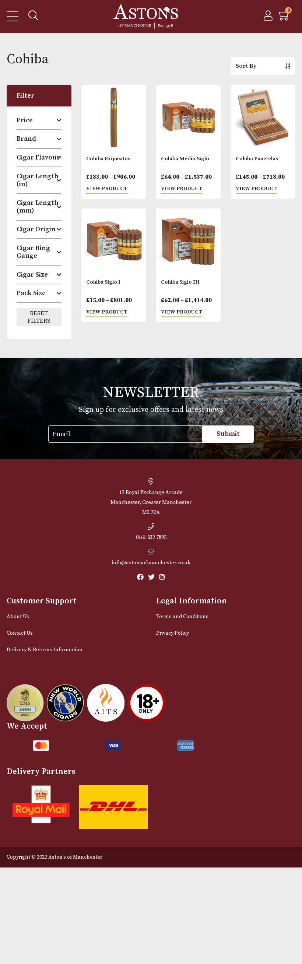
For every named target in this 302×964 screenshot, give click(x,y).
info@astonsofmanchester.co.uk (151, 563)
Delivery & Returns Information (44, 649)
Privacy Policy (172, 633)
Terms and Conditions (182, 616)
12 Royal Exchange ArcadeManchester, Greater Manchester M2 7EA (151, 502)
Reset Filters (39, 317)
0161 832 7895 (151, 537)
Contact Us (20, 633)
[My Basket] (284, 17)
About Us (18, 616)
